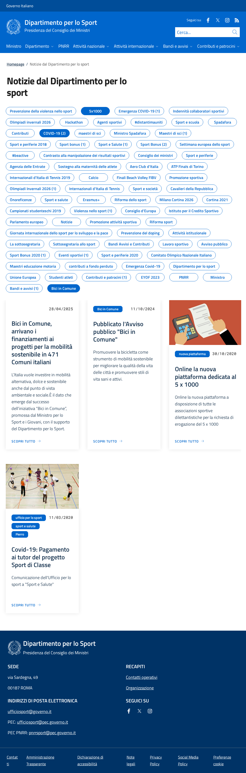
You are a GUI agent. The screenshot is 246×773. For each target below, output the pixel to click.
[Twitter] (216, 20)
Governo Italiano (19, 6)
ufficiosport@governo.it (29, 711)
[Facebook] (206, 20)
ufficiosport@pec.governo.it (42, 722)
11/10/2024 (143, 308)
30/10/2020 (224, 353)
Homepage (15, 64)
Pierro (20, 534)
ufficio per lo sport (29, 517)
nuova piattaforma (192, 354)
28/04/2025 (61, 308)
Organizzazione (140, 688)
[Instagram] (225, 20)
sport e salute (26, 526)
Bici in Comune (107, 309)
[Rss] (235, 20)
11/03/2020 (61, 517)
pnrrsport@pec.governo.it (52, 732)
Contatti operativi (141, 677)
